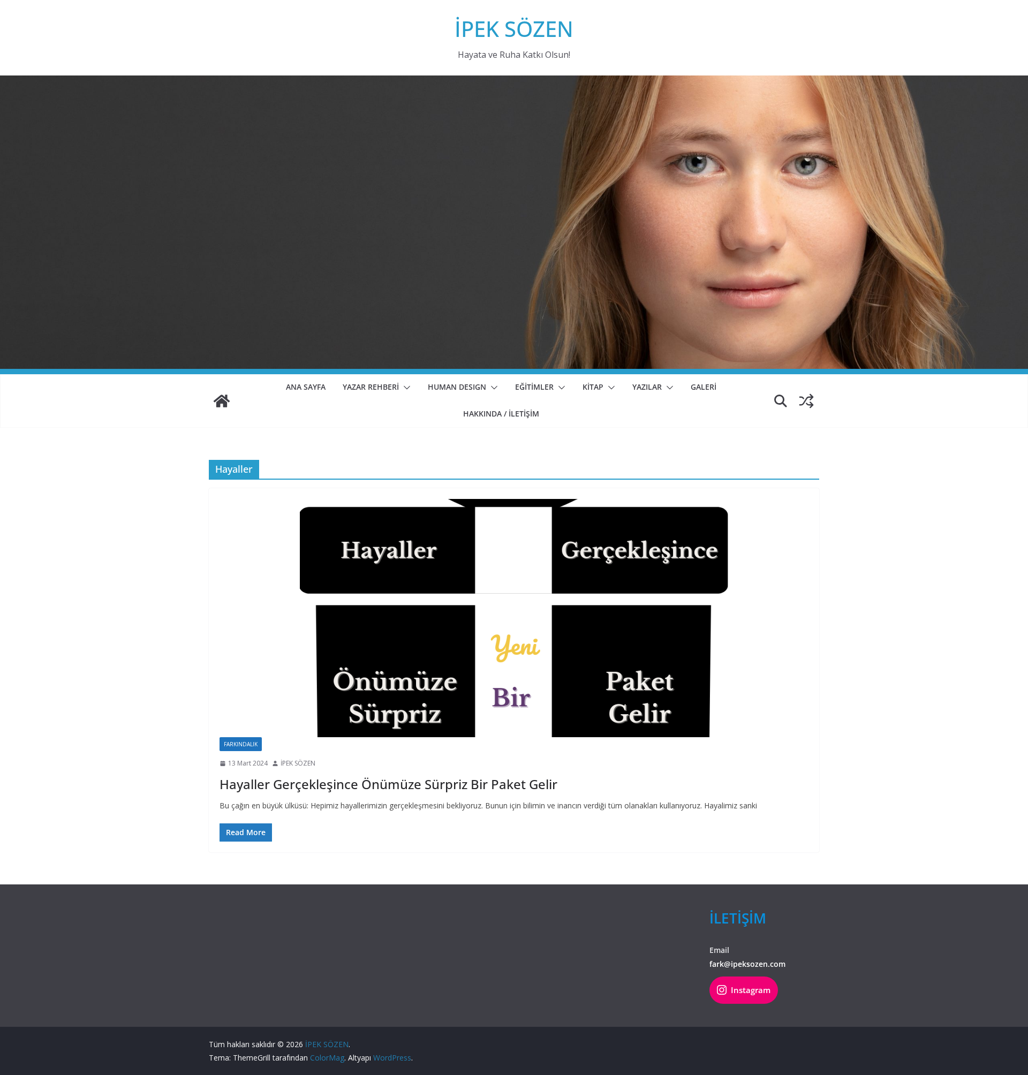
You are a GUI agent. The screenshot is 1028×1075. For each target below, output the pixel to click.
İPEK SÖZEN (514, 28)
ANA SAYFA (306, 387)
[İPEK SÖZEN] (222, 401)
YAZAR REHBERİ (371, 387)
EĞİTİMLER (534, 387)
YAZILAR (647, 387)
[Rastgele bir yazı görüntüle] (806, 401)
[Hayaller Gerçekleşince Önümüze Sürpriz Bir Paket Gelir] (514, 618)
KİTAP (593, 387)
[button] (405, 388)
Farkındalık (241, 744)
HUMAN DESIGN (457, 387)
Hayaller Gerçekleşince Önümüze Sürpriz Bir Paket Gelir (388, 784)
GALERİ (703, 387)
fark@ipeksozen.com (747, 964)
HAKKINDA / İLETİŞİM (501, 413)
